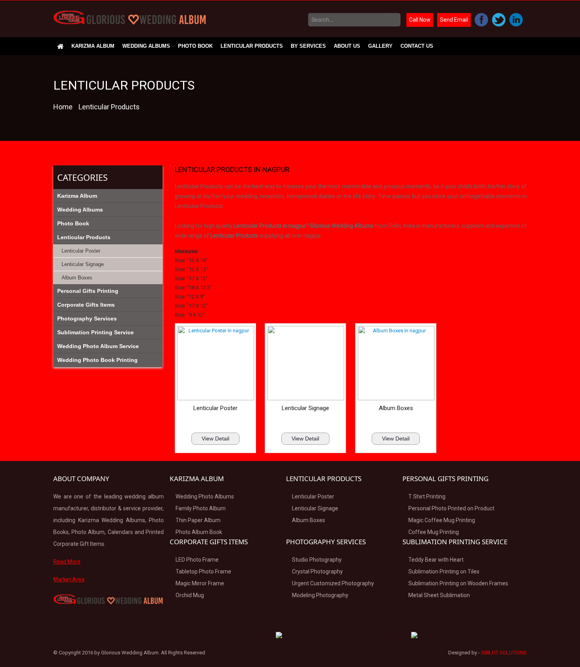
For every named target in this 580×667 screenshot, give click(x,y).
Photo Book (195, 46)
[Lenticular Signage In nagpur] (305, 365)
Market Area (68, 579)
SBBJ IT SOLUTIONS (504, 653)
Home (63, 107)
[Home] (60, 46)
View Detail (215, 438)
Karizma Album (92, 46)
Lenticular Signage (305, 408)
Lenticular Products (252, 46)
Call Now (419, 20)
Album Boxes (396, 408)
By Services (308, 46)
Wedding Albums (146, 46)
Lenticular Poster (215, 408)
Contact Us (416, 46)
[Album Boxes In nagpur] (395, 365)
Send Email (454, 20)
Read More (66, 561)
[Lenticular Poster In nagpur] (215, 365)
